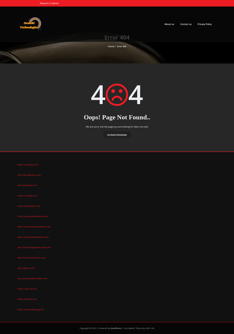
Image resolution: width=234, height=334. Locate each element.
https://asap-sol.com (27, 288)
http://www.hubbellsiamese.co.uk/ (33, 237)
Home (111, 46)
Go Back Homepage (117, 134)
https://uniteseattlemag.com (30, 309)
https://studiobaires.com (28, 206)
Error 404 (121, 46)
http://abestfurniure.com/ (29, 175)
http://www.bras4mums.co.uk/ (31, 257)
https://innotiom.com (27, 299)
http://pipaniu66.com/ (27, 185)
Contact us (186, 24)
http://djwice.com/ (26, 268)
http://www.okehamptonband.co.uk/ (34, 226)
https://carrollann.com (27, 195)
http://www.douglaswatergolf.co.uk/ (34, 247)
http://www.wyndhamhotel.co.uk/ (32, 216)
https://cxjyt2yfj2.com (27, 164)
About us (169, 24)
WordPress (116, 328)
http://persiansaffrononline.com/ (32, 278)
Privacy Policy (205, 24)
